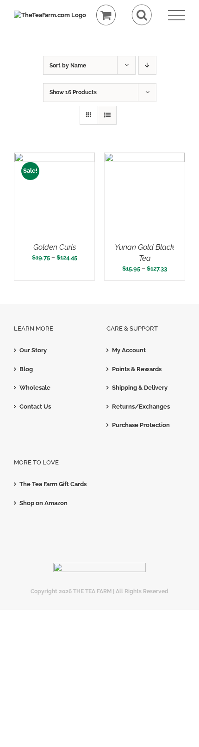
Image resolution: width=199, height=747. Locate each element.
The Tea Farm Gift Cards (53, 484)
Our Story (33, 350)
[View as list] (107, 115)
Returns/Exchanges (141, 406)
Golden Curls (54, 247)
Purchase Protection (141, 425)
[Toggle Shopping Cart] (106, 15)
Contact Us (35, 406)
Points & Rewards (137, 369)
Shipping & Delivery (140, 387)
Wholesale (34, 387)
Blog (26, 369)
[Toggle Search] (142, 15)
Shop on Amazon (43, 503)
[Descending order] (147, 65)
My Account (129, 350)
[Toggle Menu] (176, 15)
